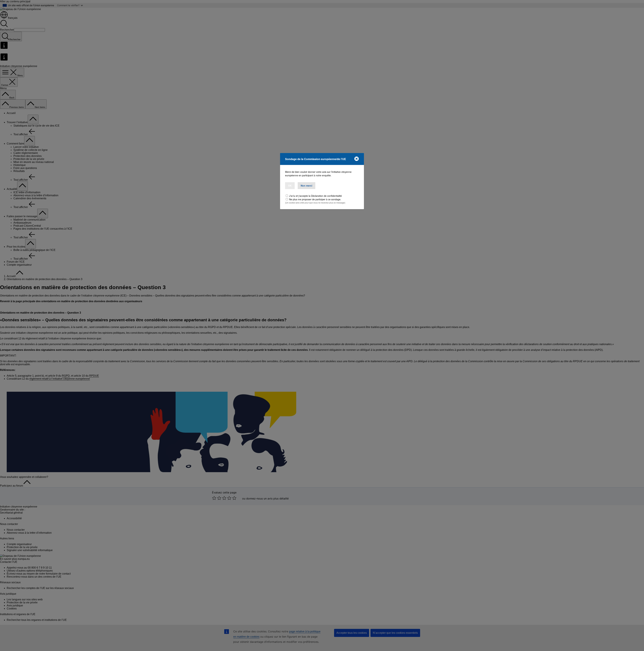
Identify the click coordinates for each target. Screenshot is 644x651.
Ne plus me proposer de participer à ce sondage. (315, 199)
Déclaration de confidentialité (326, 195)
